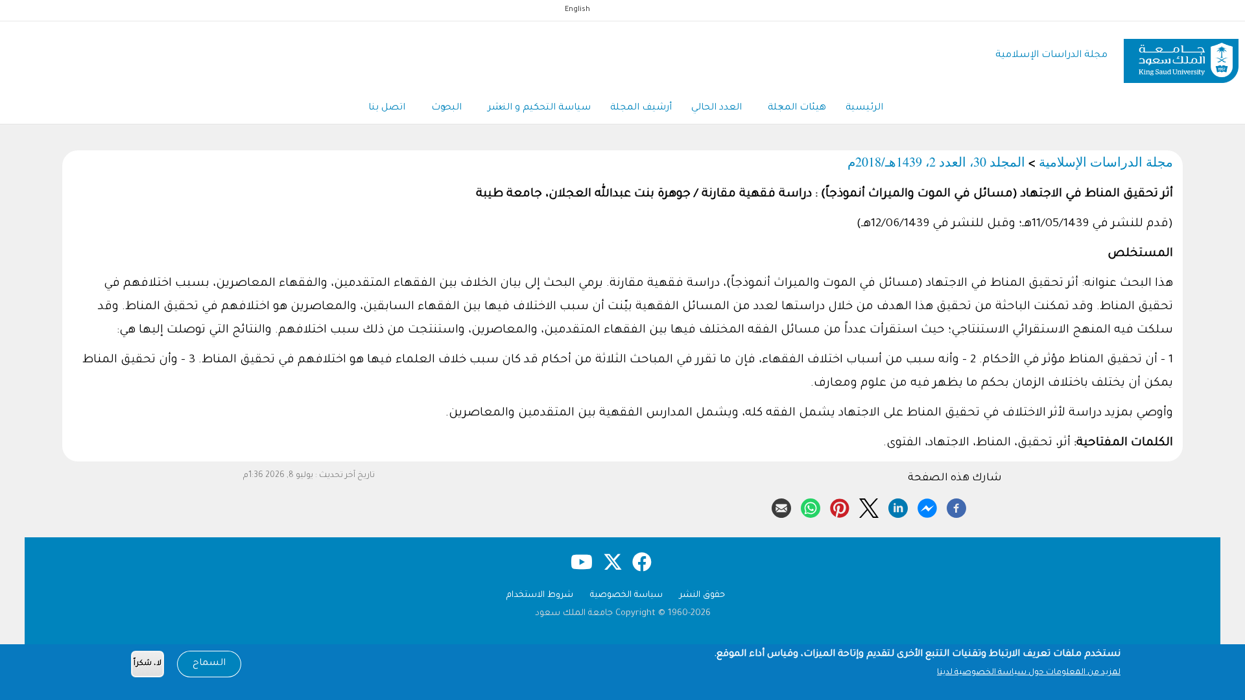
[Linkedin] (898, 506)
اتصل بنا (386, 108)
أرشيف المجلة (641, 108)
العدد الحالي (716, 108)
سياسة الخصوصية (626, 595)
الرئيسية (864, 108)
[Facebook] (956, 506)
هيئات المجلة (797, 108)
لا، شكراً (147, 664)
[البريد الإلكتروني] (781, 506)
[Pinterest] (839, 506)
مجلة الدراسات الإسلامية (1051, 55)
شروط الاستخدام (539, 595)
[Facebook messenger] (927, 506)
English (577, 10)
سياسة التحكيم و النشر (539, 108)
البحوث (446, 108)
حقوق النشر (702, 595)
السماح (209, 664)
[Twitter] (869, 506)
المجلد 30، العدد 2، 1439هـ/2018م (936, 161)
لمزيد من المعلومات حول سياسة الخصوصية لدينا (1028, 672)
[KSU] (1181, 56)
